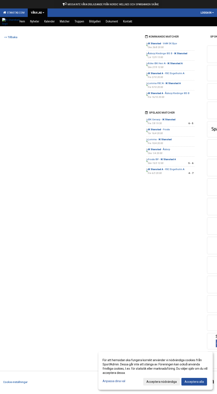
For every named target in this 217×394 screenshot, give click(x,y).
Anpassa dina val (114, 381)
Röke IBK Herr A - (165, 63)
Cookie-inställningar (15, 382)
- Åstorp (159, 149)
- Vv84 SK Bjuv (162, 43)
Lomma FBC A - (164, 83)
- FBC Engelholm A (166, 73)
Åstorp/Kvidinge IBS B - (167, 53)
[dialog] (155, 371)
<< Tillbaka (10, 37)
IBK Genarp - (161, 119)
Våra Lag (36, 12)
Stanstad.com (15, 12)
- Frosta (159, 129)
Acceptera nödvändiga (161, 381)
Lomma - (160, 139)
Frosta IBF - (162, 159)
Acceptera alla (194, 381)
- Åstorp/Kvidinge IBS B (168, 93)
